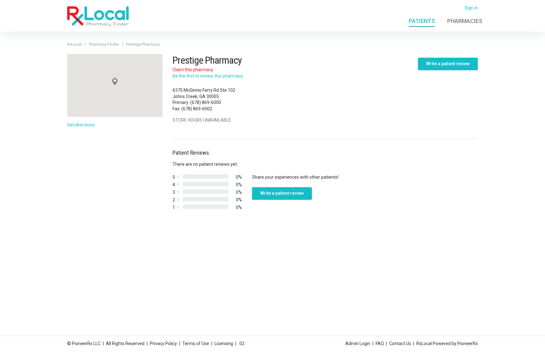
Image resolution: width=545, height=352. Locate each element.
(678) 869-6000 (205, 102)
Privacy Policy (163, 343)
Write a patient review (448, 63)
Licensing (223, 343)
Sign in (471, 7)
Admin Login (357, 343)
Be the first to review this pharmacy (208, 75)
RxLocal (74, 44)
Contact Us (400, 343)
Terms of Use (195, 343)
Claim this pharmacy (193, 69)
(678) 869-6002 (196, 108)
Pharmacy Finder (104, 44)
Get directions (81, 124)
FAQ (380, 343)
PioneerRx (467, 343)
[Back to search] (98, 16)
